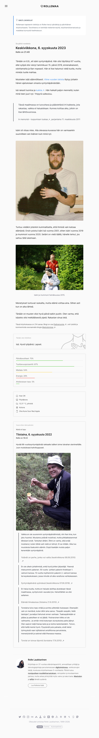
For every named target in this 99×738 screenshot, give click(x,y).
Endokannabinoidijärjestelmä (6, 696)
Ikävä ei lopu (21, 430)
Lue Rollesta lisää (37, 685)
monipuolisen (33, 673)
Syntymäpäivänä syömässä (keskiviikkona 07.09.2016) (45, 583)
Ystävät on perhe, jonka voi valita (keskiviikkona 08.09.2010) (48, 557)
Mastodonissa (47, 327)
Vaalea (39, 727)
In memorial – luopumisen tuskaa (33, 119)
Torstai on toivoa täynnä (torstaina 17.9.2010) (41, 640)
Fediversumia (59, 324)
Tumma (46, 727)
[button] (6, 6)
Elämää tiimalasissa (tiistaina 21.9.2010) (39, 602)
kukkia (39, 90)
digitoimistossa (62, 667)
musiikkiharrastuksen (47, 673)
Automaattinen (56, 727)
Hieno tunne (92, 696)
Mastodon (78, 676)
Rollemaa (51, 6)
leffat (32, 679)
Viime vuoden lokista (54, 79)
